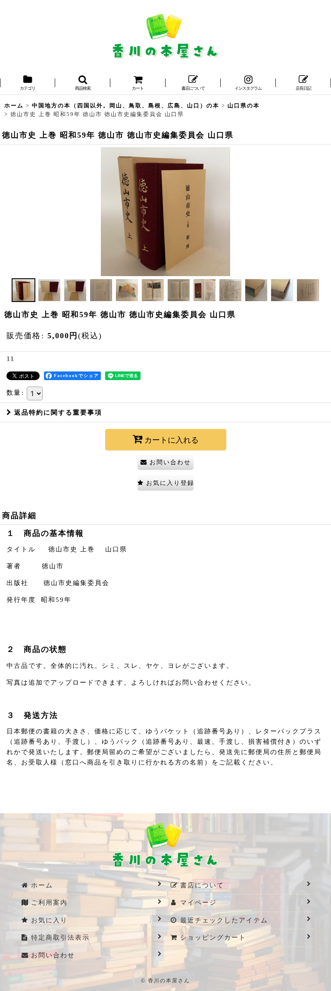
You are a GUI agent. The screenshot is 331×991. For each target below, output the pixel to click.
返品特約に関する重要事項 (58, 412)
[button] (82, 83)
